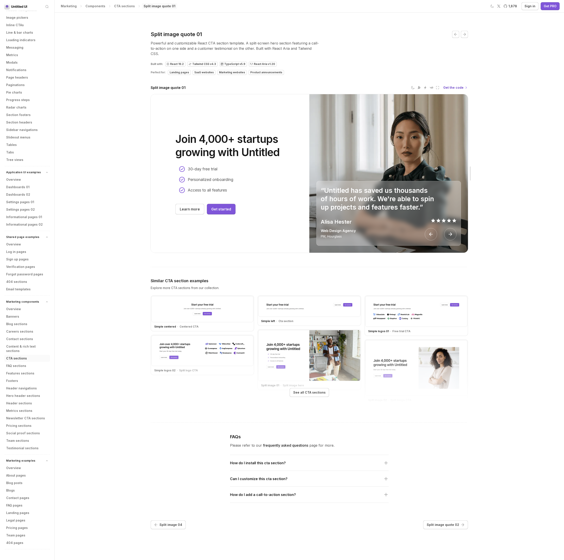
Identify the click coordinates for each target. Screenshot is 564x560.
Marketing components (22, 301)
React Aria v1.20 (264, 64)
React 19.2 (177, 64)
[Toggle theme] (492, 6)
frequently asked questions (285, 445)
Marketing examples (20, 460)
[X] (499, 6)
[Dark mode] (413, 88)
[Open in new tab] (437, 88)
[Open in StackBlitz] (425, 88)
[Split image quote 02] (464, 34)
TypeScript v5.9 (234, 64)
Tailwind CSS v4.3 (204, 64)
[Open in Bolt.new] (419, 88)
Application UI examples (23, 172)
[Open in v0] (431, 88)
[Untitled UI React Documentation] (15, 6)
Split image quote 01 (168, 87)
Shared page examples (22, 237)
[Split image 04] (455, 34)
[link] (159, 6)
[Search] (47, 7)
